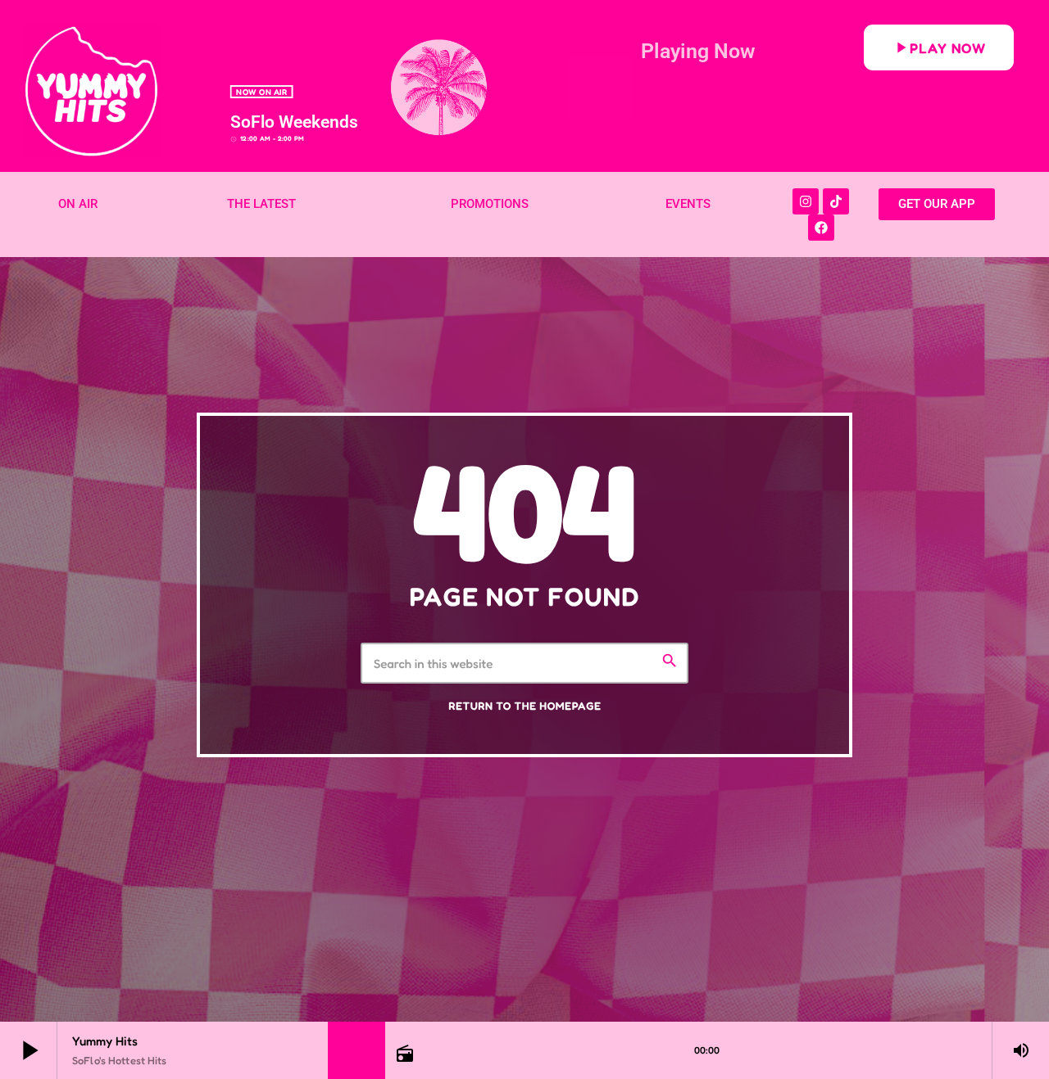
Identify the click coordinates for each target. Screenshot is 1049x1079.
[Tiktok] (836, 201)
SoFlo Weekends (294, 122)
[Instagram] (805, 201)
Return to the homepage (524, 706)
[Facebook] (821, 227)
